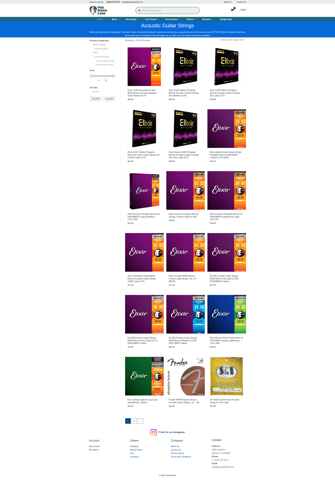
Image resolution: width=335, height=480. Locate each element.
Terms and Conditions (181, 457)
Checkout (134, 457)
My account (94, 446)
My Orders (94, 450)
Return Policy (136, 450)
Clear (109, 99)
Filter (96, 99)
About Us (228, 2)
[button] (104, 19)
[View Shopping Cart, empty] (232, 10)
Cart (132, 453)
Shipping (134, 446)
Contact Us (241, 2)
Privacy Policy (177, 453)
